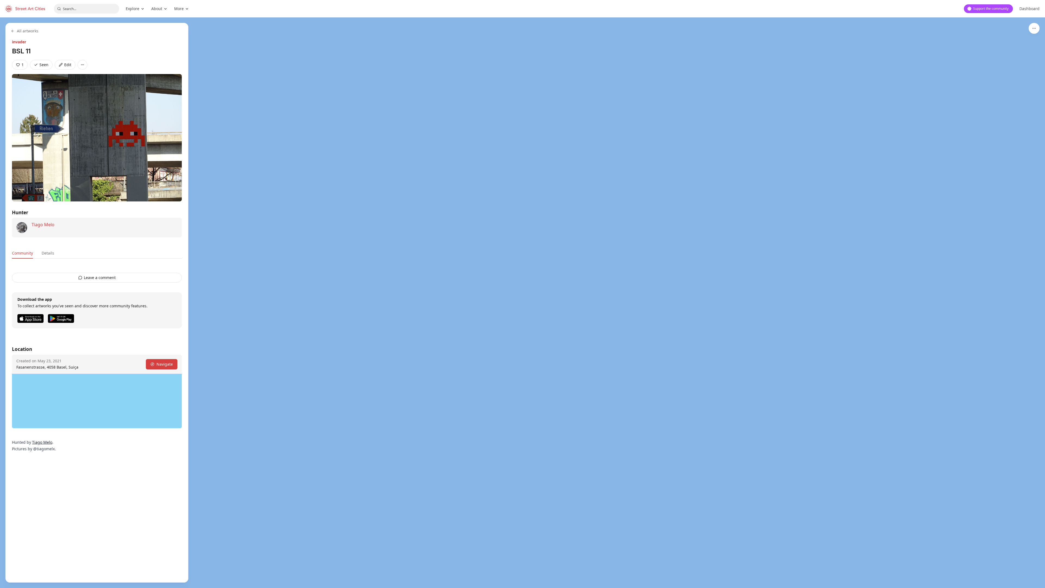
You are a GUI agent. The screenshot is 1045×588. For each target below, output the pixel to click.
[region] (522, 302)
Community (22, 253)
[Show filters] (1034, 28)
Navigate (164, 364)
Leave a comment (100, 277)
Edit (67, 64)
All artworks (27, 30)
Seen (43, 64)
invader (19, 41)
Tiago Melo (43, 225)
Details (48, 253)
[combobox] (86, 9)
